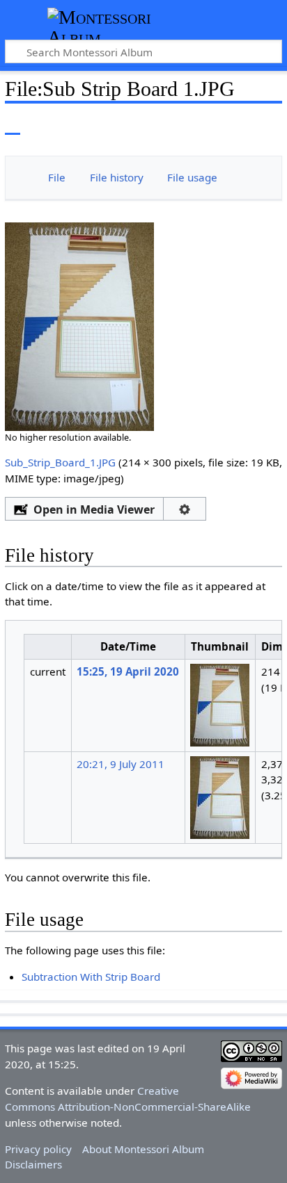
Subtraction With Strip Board (91, 977)
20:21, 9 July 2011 (120, 764)
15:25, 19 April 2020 (128, 671)
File (56, 177)
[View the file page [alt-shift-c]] (12, 125)
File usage (192, 177)
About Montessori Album (143, 1149)
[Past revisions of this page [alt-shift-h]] (238, 125)
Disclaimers (33, 1164)
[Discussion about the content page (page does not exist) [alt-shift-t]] (44, 125)
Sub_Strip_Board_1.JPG (60, 462)
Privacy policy (38, 1149)
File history (117, 177)
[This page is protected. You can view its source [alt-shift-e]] (212, 125)
